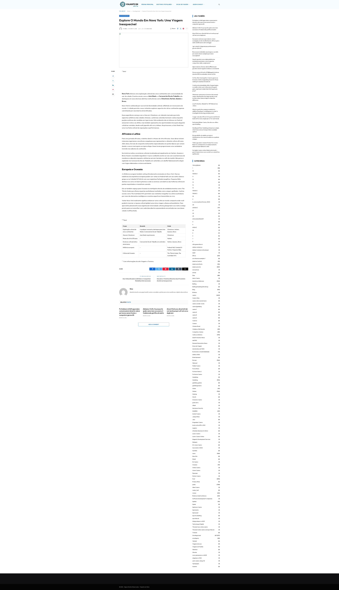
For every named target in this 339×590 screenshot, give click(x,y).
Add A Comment (153, 324)
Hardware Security (197, 408)
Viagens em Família (197, 547)
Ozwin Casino (196, 470)
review (194, 493)
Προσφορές (195, 563)
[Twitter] (113, 80)
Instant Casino (196, 414)
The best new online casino (200, 527)
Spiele (194, 504)
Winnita (194, 552)
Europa (194, 360)
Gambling (195, 380)
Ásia (193, 275)
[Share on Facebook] (177, 28)
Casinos (194, 320)
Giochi (194, 397)
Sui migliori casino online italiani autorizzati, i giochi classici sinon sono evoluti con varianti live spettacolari (206, 152)
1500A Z (194, 193)
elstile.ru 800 (196, 354)
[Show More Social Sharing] (186, 28)
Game (194, 388)
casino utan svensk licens (199, 301)
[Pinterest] (113, 89)
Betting (194, 284)
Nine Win (194, 456)
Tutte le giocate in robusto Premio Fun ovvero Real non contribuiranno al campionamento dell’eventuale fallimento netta (205, 144)
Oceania (194, 465)
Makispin (194, 442)
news (193, 453)
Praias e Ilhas (196, 482)
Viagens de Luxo (197, 544)
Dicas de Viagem (182, 4)
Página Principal (147, 4)
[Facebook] (113, 76)
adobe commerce (197, 247)
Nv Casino (195, 462)
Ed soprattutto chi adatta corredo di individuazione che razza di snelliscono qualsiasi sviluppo (205, 137)
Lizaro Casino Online (198, 436)
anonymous (195, 270)
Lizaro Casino (196, 433)
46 (193, 230)
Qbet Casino (196, 487)
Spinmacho (195, 510)
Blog (193, 289)
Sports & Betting (196, 515)
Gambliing (195, 377)
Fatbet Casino (196, 366)
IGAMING (194, 411)
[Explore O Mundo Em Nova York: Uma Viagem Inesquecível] (153, 50)
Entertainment (196, 357)
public (194, 484)
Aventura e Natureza (198, 281)
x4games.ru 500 (197, 558)
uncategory (195, 538)
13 (193, 182)
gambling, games (197, 383)
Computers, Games (197, 332)
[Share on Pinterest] (183, 28)
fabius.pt (194, 363)
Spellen (194, 501)
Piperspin (195, 473)
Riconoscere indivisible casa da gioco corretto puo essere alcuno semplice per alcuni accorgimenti (205, 53)
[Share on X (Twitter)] (180, 28)
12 (193, 179)
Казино (194, 566)
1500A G (194, 190)
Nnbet (194, 459)
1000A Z (194, 174)
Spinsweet (195, 513)
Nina (125, 28)
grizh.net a (195, 402)
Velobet (194, 541)
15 (193, 188)
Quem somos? (198, 4)
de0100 (194, 340)
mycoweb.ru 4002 (197, 448)
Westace (194, 549)
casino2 (194, 312)
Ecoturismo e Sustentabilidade (200, 352)
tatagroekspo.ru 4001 (198, 521)
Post (193, 479)
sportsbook (195, 518)
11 (192, 176)
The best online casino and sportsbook (203, 530)
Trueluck (194, 532)
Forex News (195, 368)
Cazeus (194, 323)
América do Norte (197, 264)
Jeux (193, 419)
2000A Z (195, 207)
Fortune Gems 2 (196, 371)
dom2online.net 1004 (198, 349)
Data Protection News (198, 337)
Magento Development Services (201, 439)
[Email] (113, 94)
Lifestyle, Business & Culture (200, 431)
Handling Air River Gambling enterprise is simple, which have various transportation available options (205, 129)
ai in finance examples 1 (198, 258)
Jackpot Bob (196, 417)
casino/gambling (197, 306)
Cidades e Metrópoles (198, 329)
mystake (194, 450)
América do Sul (196, 267)
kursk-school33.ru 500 (198, 425)
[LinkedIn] (113, 85)
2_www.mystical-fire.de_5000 (201, 202)
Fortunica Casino (197, 374)
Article (194, 272)
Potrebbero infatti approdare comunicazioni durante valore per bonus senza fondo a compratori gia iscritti (129, 312)
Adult (193, 253)
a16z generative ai (197, 244)
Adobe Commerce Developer (200, 250)
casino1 (194, 309)
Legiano (194, 428)
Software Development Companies (202, 498)
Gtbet (194, 405)
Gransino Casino (197, 400)
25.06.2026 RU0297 (198, 219)
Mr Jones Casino (197, 445)
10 (193, 171)
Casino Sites (195, 298)
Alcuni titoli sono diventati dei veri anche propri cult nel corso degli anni (177, 311)
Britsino (194, 292)
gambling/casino (197, 385)
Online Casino (196, 467)
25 (193, 216)
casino (194, 295)
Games (194, 391)
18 (193, 196)
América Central (197, 261)
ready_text (195, 490)
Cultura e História (197, 335)
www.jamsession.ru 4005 (199, 555)
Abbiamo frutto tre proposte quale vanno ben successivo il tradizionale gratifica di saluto (153, 311)
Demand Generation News (199, 343)
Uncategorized (124, 15)
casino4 (194, 318)
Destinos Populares (164, 4)
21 (193, 210)
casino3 (194, 315)
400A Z (194, 227)
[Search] (219, 4)
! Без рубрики (196, 165)
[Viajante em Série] (129, 4)
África (194, 255)
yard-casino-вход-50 (198, 561)
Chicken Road (196, 326)
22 (193, 213)
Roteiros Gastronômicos (199, 496)
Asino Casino (196, 278)
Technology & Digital (198, 524)
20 (193, 205)
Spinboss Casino (197, 507)
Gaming (194, 394)
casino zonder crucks (198, 303)
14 (193, 185)
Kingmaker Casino (197, 422)
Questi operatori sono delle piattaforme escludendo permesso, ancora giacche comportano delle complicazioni (203, 61)
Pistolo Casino (196, 476)
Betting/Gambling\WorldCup (200, 287)
